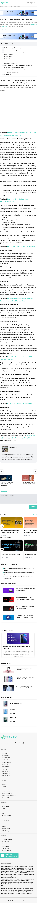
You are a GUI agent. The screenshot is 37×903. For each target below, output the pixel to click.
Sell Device (4, 802)
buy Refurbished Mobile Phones (22, 438)
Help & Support (5, 820)
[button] (33, 507)
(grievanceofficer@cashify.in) (9, 877)
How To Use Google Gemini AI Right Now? (21, 246)
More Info (3, 835)
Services (3, 749)
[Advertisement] (18, 111)
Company (3, 780)
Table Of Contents (7, 44)
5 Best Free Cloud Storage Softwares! (19, 403)
